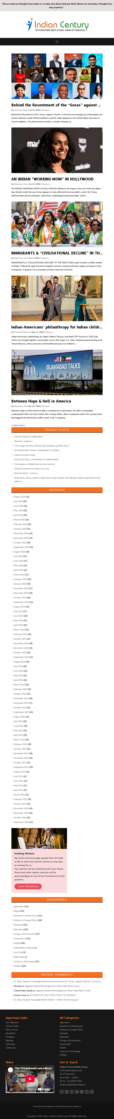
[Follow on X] (72, 1092)
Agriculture (18, 906)
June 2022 (18, 726)
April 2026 (18, 515)
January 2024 (20, 639)
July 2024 (18, 611)
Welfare (17, 966)
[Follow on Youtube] (82, 1092)
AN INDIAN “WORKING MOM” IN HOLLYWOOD (52, 179)
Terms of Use (12, 1029)
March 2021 (19, 794)
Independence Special (24, 948)
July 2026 (18, 501)
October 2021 (20, 762)
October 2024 (20, 597)
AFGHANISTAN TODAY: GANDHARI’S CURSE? (37, 450)
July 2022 (18, 721)
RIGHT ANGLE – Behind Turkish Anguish (59, 1000)
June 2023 (18, 671)
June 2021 (18, 781)
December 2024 (21, 588)
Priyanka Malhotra (22, 332)
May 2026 (18, 510)
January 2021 (20, 804)
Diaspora (46, 110)
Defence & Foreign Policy (25, 920)
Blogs (16, 911)
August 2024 (19, 607)
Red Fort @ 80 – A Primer (26, 473)
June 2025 (18, 561)
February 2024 (20, 634)
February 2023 (20, 689)
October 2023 (20, 652)
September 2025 (21, 547)
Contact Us (11, 1048)
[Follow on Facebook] (62, 1092)
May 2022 (18, 730)
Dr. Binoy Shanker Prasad (25, 981)
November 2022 (21, 703)
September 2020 (21, 822)
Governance (19, 938)
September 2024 (21, 602)
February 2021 (20, 799)
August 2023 (19, 662)
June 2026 (18, 506)
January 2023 (20, 694)
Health (17, 943)
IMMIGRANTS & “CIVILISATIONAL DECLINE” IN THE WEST (62, 253)
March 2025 (19, 574)
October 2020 (20, 817)
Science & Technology (24, 961)
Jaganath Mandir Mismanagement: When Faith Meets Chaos (52, 986)
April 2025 (18, 570)
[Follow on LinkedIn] (77, 1092)
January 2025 (20, 584)
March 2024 (19, 629)
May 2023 (18, 675)
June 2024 (18, 616)
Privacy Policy (12, 1026)
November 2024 (21, 593)
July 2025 (18, 556)
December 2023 (21, 643)
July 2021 (18, 776)
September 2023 (21, 657)
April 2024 (18, 625)
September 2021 (21, 767)
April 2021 (18, 790)
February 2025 (20, 579)
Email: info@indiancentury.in (72, 1084)
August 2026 (19, 497)
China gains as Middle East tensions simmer (34, 464)
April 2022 (18, 735)
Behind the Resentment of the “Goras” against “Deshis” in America (71, 981)
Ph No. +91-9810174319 (71, 1081)
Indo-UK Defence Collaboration (28, 436)
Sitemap (9, 1040)
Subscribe (10, 1044)
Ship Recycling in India (24, 455)
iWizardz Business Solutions (68, 1106)
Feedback (10, 1037)
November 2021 (21, 758)
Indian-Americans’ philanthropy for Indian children (57, 327)
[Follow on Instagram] (67, 1092)
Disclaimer (10, 1033)
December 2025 (21, 533)
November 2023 (21, 648)
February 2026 (20, 524)
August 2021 (19, 772)
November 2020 (21, 813)
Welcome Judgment (23, 441)
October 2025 (20, 542)
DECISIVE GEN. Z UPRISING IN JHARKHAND (36, 459)
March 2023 (19, 684)
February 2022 (20, 744)
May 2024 (18, 620)
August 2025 (19, 552)
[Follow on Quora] (87, 1092)
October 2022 (20, 707)
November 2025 (21, 538)
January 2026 (20, 529)
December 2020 (21, 808)
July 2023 (18, 666)
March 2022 (19, 739)
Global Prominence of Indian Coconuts (31, 468)
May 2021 (18, 785)
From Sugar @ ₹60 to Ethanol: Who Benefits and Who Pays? (42, 446)
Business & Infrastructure (25, 915)
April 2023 (18, 680)
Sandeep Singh (21, 110)
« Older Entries (18, 425)
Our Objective (12, 1022)
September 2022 (21, 712)
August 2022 (19, 717)
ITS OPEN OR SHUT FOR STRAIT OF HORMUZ (53, 995)
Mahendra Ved (20, 184)
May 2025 (18, 565)
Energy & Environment (24, 934)
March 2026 (19, 519)
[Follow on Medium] (92, 1092)
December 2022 (21, 698)
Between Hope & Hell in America (41, 401)
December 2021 (21, 753)
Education (18, 929)
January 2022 (20, 749)
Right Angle (19, 957)
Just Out (18, 952)
